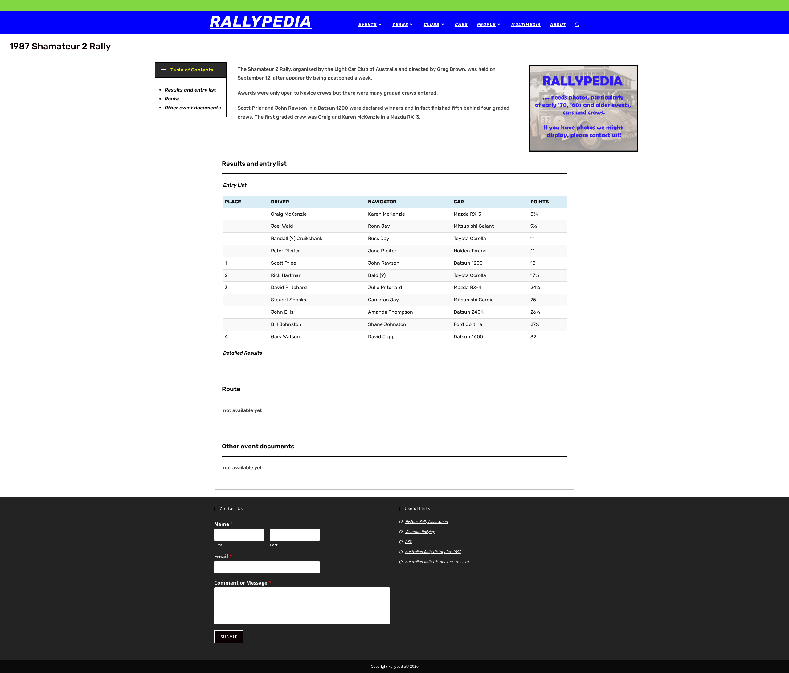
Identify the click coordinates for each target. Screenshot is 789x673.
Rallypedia (261, 21)
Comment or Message (242, 583)
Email (223, 556)
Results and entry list (190, 90)
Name (223, 524)
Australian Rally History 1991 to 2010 (437, 562)
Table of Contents (192, 70)
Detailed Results (242, 353)
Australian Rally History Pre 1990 (433, 551)
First (218, 545)
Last (274, 545)
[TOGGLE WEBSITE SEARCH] (577, 24)
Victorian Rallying (420, 531)
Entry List (235, 185)
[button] (190, 70)
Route (172, 99)
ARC (408, 541)
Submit (229, 636)
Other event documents (193, 108)
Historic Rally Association (426, 521)
